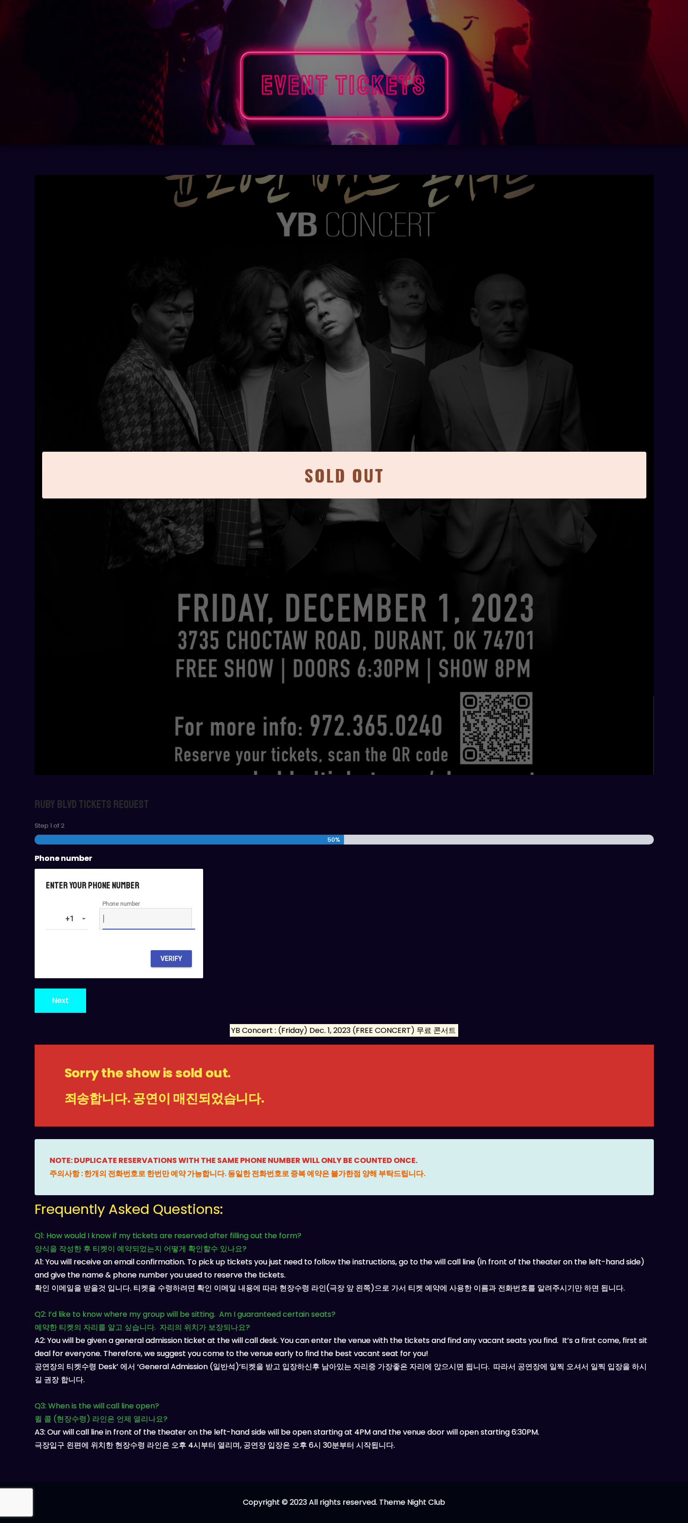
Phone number (63, 858)
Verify (171, 958)
